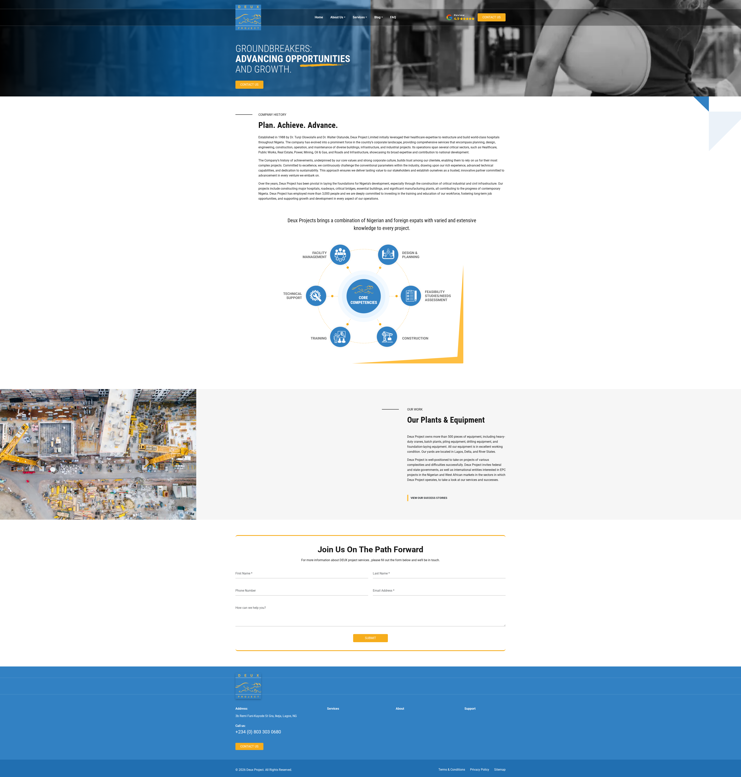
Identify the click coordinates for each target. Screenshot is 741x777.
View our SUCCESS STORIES (429, 497)
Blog (377, 17)
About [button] (400, 708)
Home (319, 17)
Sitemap (500, 769)
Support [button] (469, 708)
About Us (336, 17)
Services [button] (333, 708)
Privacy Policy (479, 769)
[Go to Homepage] (248, 685)
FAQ (393, 17)
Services (359, 17)
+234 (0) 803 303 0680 (258, 732)
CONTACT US (491, 17)
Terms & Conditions (451, 769)
